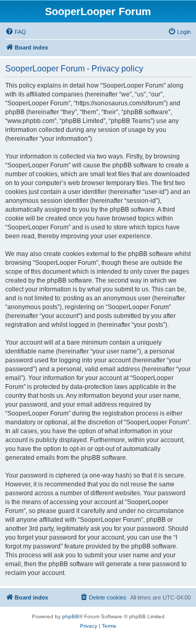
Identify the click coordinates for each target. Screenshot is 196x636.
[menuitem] (15, 32)
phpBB (70, 616)
